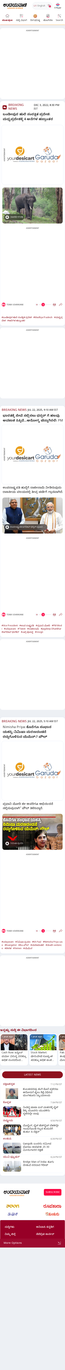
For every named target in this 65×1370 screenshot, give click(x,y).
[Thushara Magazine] (13, 1214)
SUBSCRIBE (53, 1192)
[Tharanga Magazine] (13, 1206)
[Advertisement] (32, 65)
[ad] (34, 154)
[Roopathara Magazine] (52, 1206)
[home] (15, 5)
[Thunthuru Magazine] (52, 1214)
